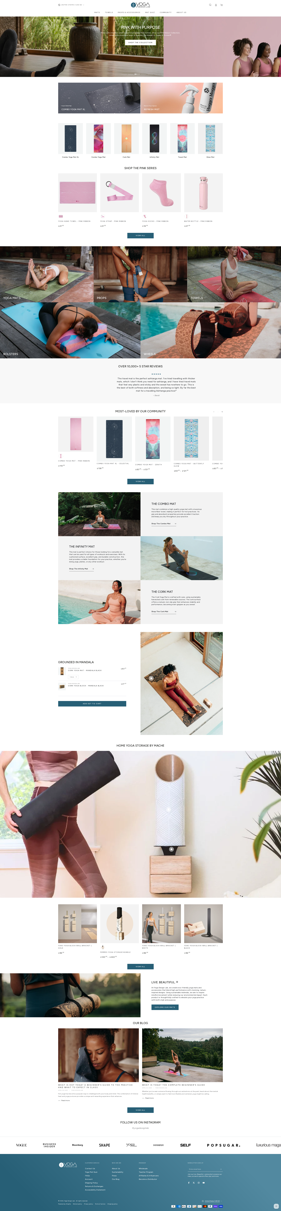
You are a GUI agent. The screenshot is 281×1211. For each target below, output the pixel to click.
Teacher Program (146, 1169)
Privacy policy (88, 1201)
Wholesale (143, 1165)
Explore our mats (165, 1004)
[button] (210, 5)
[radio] (60, 216)
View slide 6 (157, 72)
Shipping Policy (91, 1180)
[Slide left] (215, 408)
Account (89, 1176)
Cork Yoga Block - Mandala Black (86, 683)
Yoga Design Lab (69, 1198)
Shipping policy (112, 1201)
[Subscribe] (221, 1166)
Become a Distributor (148, 1176)
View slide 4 (144, 72)
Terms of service (100, 1201)
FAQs (87, 1173)
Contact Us (90, 1165)
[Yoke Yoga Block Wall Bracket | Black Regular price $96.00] (171, 846)
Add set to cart (92, 701)
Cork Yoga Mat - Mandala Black (85, 667)
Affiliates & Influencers (149, 1173)
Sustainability (117, 1169)
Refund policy (77, 1201)
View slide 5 (150, 72)
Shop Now (78, 53)
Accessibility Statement (95, 1187)
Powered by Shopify (64, 1201)
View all (140, 235)
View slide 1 (124, 72)
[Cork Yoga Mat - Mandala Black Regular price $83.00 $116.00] (151, 675)
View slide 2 (130, 72)
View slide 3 (137, 72)
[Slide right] (220, 408)
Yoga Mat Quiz (91, 1169)
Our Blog (115, 1176)
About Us (116, 1165)
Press (114, 1173)
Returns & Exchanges (94, 1183)
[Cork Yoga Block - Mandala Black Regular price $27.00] (208, 699)
